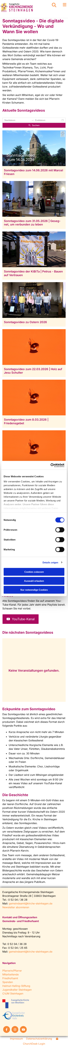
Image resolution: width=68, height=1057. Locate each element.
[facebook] (6, 1029)
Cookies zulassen (34, 571)
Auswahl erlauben (34, 580)
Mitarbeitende (10, 974)
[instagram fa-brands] (15, 1029)
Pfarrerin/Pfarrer (12, 970)
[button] (62, 5)
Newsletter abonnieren (15, 907)
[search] (54, 5)
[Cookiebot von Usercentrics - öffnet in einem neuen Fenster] (50, 465)
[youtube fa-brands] (23, 1029)
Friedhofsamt (10, 978)
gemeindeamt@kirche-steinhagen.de (30, 903)
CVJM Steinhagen (12, 993)
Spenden (7, 982)
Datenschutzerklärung (39, 1038)
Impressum (16, 1038)
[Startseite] (22, 7)
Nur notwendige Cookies (34, 589)
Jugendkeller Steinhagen (17, 989)
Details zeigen (50, 562)
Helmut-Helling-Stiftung (16, 985)
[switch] (59, 529)
